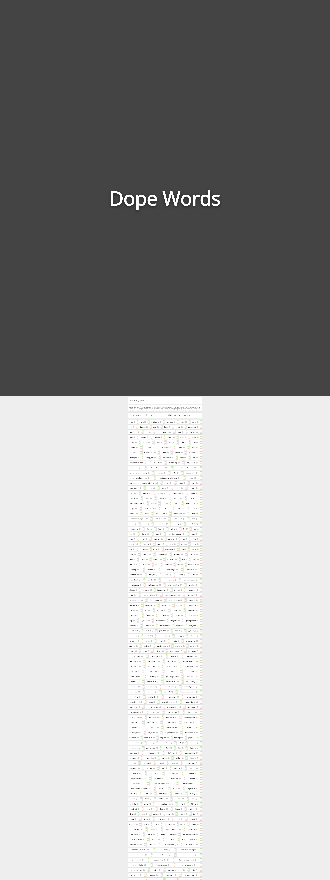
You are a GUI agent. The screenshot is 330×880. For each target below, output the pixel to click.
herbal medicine (136, 839)
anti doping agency (175, 534)
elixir (148, 641)
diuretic (156, 814)
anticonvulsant (149, 595)
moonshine (170, 875)
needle (194, 549)
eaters (146, 804)
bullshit (155, 839)
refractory (159, 621)
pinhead (157, 437)
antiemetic (171, 671)
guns (193, 534)
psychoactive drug (189, 834)
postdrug (153, 677)
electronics (171, 559)
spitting (192, 809)
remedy (177, 615)
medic (161, 641)
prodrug (177, 590)
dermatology (163, 636)
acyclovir (134, 671)
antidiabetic (152, 666)
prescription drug (167, 834)
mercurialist (149, 758)
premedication (171, 682)
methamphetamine (164, 804)
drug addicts (160, 514)
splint (145, 651)
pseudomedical (190, 733)
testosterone (190, 763)
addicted (134, 809)
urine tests (192, 524)
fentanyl (135, 468)
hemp (180, 509)
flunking (179, 799)
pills (193, 447)
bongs (144, 534)
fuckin (193, 493)
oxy (194, 458)
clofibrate (167, 692)
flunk (132, 819)
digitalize (192, 748)
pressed (192, 498)
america (132, 565)
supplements (135, 829)
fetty (174, 473)
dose (179, 432)
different (133, 544)
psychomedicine (173, 707)
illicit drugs (173, 463)
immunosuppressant (187, 692)
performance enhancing (138, 473)
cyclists (182, 814)
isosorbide (151, 687)
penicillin (164, 605)
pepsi (194, 559)
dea (157, 534)
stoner (178, 488)
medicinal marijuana (138, 519)
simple (150, 570)
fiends (153, 829)
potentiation (151, 682)
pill (147, 432)
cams (145, 824)
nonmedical (148, 738)
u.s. (146, 610)
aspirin (132, 610)
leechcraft (132, 738)
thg (194, 870)
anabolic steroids (136, 503)
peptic (174, 641)
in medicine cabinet (175, 870)
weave (143, 539)
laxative (148, 615)
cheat (194, 514)
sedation (158, 651)
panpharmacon (170, 733)
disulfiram (191, 656)
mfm (150, 743)
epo (160, 763)
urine (174, 763)
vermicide (150, 692)
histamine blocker (187, 855)
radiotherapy (154, 600)
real (182, 549)
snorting (150, 768)
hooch (177, 809)
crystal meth (148, 452)
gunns (133, 799)
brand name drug (172, 829)
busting (177, 768)
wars (132, 554)
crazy (155, 549)
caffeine (177, 794)
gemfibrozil (134, 666)
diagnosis (174, 621)
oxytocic (167, 748)
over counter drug (187, 850)
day (131, 549)
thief (193, 799)
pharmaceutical (173, 585)
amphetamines (163, 432)
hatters (163, 809)
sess (194, 442)
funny (150, 488)
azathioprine (135, 717)
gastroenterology (171, 595)
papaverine (192, 738)
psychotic (144, 621)
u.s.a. (178, 605)
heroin (133, 498)
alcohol (176, 498)
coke (154, 427)
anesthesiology (174, 600)
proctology (151, 722)
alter (131, 559)
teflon (166, 509)
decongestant (152, 671)
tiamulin (170, 661)
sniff (179, 743)
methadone (178, 519)
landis (175, 789)
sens (170, 442)
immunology (161, 590)
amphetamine (175, 651)
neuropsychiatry (190, 702)
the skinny (164, 626)
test (181, 824)
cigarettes (191, 789)
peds (152, 503)
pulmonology (151, 748)
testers (146, 763)
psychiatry (133, 605)
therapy (176, 610)
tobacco (146, 544)
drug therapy (162, 865)
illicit (148, 529)
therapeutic (134, 585)
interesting (159, 519)
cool (175, 503)
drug (131, 422)
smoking (156, 559)
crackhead (134, 580)
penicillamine (135, 702)
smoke (178, 427)
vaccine (173, 656)
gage (131, 437)
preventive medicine (139, 850)
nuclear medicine (160, 860)
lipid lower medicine (186, 860)
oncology (192, 585)
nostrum (163, 615)
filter (170, 415)
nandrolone (177, 493)
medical (148, 636)
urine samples (191, 503)
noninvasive (134, 748)
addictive (162, 799)
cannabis (170, 422)
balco (164, 488)
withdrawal (169, 549)
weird (132, 524)
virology (179, 636)
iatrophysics (134, 733)
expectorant (191, 677)
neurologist (134, 661)
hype (171, 544)
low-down (165, 447)
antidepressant (162, 646)
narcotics (192, 768)
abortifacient (135, 677)
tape (182, 458)
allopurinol (192, 651)
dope (180, 447)
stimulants (168, 824)
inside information (137, 778)
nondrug (146, 646)
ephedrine (192, 452)
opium (133, 447)
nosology (177, 738)
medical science (162, 855)
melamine (133, 768)
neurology (133, 615)
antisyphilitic (136, 656)
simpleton (190, 570)
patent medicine (136, 870)
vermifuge (134, 692)
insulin (132, 651)
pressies (143, 549)
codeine (150, 580)
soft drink (172, 773)
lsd (131, 534)
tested (147, 794)
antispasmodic (190, 666)
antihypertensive (153, 707)
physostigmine (171, 677)
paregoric (191, 595)
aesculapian (169, 722)
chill (193, 519)
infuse (178, 626)
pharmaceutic (153, 661)
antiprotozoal (190, 671)
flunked (149, 834)
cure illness (134, 834)
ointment (191, 610)
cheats (170, 437)
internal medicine (187, 865)
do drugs (158, 778)
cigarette (135, 773)
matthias (171, 539)
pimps (164, 452)
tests (146, 819)
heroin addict (160, 524)
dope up (157, 463)
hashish (162, 794)
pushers (178, 758)
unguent (163, 738)
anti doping (134, 488)
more (194, 544)
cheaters (133, 452)
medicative (152, 697)
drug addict (191, 463)
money (145, 493)
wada (147, 498)
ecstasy (160, 493)
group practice (190, 875)
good (194, 539)
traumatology (136, 712)
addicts (153, 773)
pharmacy (133, 636)
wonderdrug (190, 682)
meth (181, 483)
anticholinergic (170, 570)
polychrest (151, 733)
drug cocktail (136, 860)
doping (176, 524)
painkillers (156, 539)
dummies (161, 554)
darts (132, 814)
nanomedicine (165, 743)
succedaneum (172, 697)
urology (148, 631)
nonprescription (189, 717)
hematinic (152, 717)
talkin (161, 789)
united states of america (139, 789)
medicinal (178, 646)
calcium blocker (138, 865)
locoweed (177, 554)
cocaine (143, 437)
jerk (132, 763)
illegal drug (135, 875)
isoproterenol (169, 687)
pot (131, 427)
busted (143, 559)
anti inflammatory (169, 845)
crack (192, 478)
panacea (192, 600)
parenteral (134, 728)
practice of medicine (161, 784)
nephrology (192, 605)
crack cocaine (190, 473)
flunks (151, 845)
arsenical (133, 626)
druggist (152, 575)
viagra (133, 794)
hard (183, 544)
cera (143, 814)
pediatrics (162, 631)
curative (160, 610)
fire (184, 529)
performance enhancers (168, 478)
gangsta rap (134, 529)
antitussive (134, 707)
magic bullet (134, 845)
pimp (151, 702)
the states (174, 778)
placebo (132, 590)
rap (195, 529)
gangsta (152, 875)
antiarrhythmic (189, 687)
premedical (170, 717)
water (145, 524)
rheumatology (135, 600)
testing (192, 819)
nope (131, 539)
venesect (134, 722)
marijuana (155, 422)
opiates (192, 488)
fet (146, 514)
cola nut (191, 773)
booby (145, 442)
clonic (155, 712)
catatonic (148, 626)
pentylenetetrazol (189, 661)
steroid (193, 432)
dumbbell (148, 447)
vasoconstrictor (190, 753)
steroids (193, 554)
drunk (167, 575)
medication (192, 565)
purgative (146, 590)
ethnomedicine (189, 722)
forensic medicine (138, 855)
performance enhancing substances (143, 483)
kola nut (192, 778)
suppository (152, 728)
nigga (132, 509)
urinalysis (133, 458)
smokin (132, 514)
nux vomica (164, 850)
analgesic (192, 626)
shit (194, 575)
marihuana (192, 427)
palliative (192, 615)
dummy (142, 427)
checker (193, 824)
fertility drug (162, 819)
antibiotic (133, 641)
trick (178, 819)
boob (166, 427)
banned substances (137, 463)
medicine (133, 432)
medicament (172, 712)
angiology (133, 758)
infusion (177, 631)
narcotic (146, 554)
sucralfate (134, 697)
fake (131, 493)
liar (156, 824)
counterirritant (171, 728)
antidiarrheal (191, 641)
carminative (171, 666)
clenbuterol (178, 514)
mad (163, 768)
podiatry (191, 712)
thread (159, 544)
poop (158, 442)
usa (183, 559)
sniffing (192, 794)
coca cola (160, 473)
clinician (193, 636)
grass (182, 437)
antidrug (193, 646)
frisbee (193, 804)
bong (147, 799)
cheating (193, 758)
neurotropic (191, 707)
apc (132, 595)
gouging (192, 829)
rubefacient (171, 753)
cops (193, 509)
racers (169, 814)
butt (181, 804)
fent (142, 422)
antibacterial (135, 575)
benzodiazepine (189, 580)
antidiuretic (191, 728)
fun (164, 503)
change (133, 570)
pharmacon (156, 656)
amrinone (134, 687)
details (145, 565)
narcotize (192, 743)
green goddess (191, 621)
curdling (132, 824)
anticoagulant (153, 585)
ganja (194, 422)
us (156, 565)
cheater (164, 758)
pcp (131, 621)
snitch (170, 839)
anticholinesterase (168, 702)
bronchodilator (135, 743)
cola (182, 442)
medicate (134, 682)
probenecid (167, 458)
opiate (172, 529)
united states (188, 784)
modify (166, 565)
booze (132, 442)
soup (179, 565)
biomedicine (192, 590)
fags (193, 483)
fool (194, 814)
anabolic (133, 804)
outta (162, 498)
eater (148, 809)
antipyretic (191, 697)
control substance (188, 839)
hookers (155, 870)
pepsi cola (136, 784)
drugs (167, 483)
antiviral (132, 646)
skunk (194, 437)
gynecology (192, 631)
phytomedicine (152, 753)
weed (183, 422)
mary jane (150, 458)
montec (177, 452)
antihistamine (169, 580)
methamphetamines (139, 478)
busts (160, 529)
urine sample (149, 509)
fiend (179, 748)
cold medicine (190, 845)
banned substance (157, 468)
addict (180, 575)
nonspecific (149, 605)
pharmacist (134, 631)
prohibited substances (186, 468)
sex (184, 539)
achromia (133, 753)
